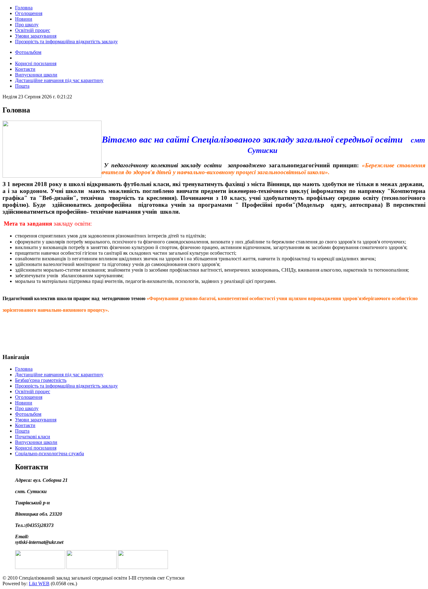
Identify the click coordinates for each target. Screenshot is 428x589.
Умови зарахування (35, 36)
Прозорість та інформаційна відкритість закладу (66, 41)
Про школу (27, 24)
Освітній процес (32, 30)
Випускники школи (36, 74)
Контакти (25, 69)
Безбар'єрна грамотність (40, 380)
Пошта (22, 86)
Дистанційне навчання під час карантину (59, 80)
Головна (24, 7)
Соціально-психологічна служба (49, 453)
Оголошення (28, 13)
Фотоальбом (28, 52)
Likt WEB (39, 583)
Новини (23, 19)
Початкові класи (32, 436)
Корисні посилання (35, 63)
